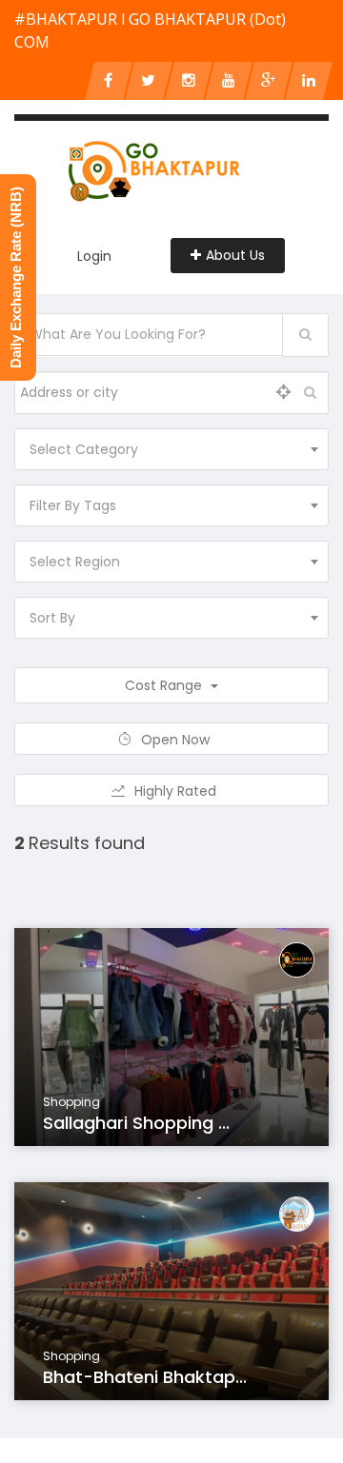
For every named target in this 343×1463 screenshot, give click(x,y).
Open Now (177, 739)
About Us (235, 255)
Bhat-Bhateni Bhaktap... (145, 1377)
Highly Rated (177, 791)
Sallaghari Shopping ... (136, 1123)
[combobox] (171, 449)
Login (94, 256)
